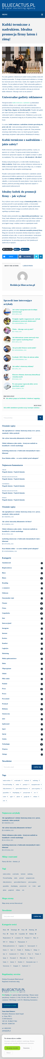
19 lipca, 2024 (18, 342)
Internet (4, 633)
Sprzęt (4, 734)
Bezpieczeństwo (7, 568)
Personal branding (8, 784)
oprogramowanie (36, 784)
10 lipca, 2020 (18, 314)
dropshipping (17, 792)
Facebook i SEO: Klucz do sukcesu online (25, 357)
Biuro (4, 573)
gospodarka (6, 792)
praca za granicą (37, 788)
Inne (3, 618)
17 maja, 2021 (18, 331)
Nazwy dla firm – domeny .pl (11, 861)
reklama (36, 796)
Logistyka (5, 648)
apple (12, 796)
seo (35, 792)
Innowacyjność (6, 623)
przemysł (26, 784)
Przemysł (5, 704)
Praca (4, 688)
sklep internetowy (8, 788)
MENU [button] (4, 14)
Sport (4, 729)
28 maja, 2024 (18, 379)
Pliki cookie (6, 678)
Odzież (4, 673)
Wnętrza (5, 749)
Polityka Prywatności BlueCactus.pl (12, 979)
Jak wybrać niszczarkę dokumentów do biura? (17, 438)
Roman (4, 497)
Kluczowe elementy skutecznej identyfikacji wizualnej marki (26, 376)
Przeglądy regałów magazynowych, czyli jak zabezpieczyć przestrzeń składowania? (26, 320)
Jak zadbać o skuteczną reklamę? (22, 366)
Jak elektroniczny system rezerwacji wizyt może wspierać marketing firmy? (25, 338)
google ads (27, 796)
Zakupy (4, 754)
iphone (19, 796)
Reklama (5, 709)
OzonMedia (5, 483)
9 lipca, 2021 (17, 368)
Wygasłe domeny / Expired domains (13, 472)
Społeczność (6, 724)
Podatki (4, 683)
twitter (5, 796)
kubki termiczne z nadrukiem (21, 102)
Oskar (4, 469)
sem (5, 800)
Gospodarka (6, 613)
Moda (4, 663)
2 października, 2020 (20, 350)
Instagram (5, 628)
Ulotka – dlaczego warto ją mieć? (22, 329)
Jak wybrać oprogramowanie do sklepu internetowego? (24, 311)
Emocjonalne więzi (8, 598)
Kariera (4, 638)
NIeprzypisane (6, 668)
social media (18, 780)
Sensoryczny (6, 714)
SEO (3, 719)
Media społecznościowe (9, 658)
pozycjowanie (27, 792)
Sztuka (4, 739)
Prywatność (5, 699)
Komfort (5, 643)
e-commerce (6, 588)
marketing (36, 780)
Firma (4, 608)
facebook (27, 780)
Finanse (4, 603)
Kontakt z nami (10, 1005)
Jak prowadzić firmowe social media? (24, 348)
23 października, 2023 (20, 323)
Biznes (4, 578)
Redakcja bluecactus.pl (22, 285)
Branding (5, 583)
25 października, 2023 (20, 359)
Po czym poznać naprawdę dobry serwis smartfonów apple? (25, 385)
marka (18, 784)
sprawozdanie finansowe (23, 788)
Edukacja (5, 593)
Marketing (5, 653)
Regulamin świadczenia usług (10, 981)
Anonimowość (6, 563)
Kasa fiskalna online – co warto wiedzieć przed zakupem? (20, 458)
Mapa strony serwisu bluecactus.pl (12, 903)
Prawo (4, 693)
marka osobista (7, 780)
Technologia (6, 744)
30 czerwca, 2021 (19, 388)
